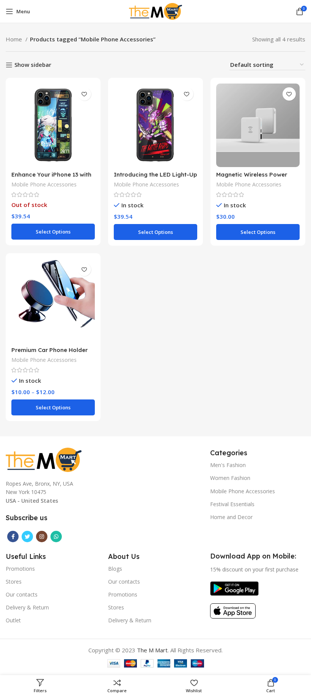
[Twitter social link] (27, 536)
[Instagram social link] (41, 536)
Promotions (20, 568)
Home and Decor (231, 517)
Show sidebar (32, 65)
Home (15, 39)
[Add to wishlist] (84, 94)
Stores (14, 581)
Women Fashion (230, 477)
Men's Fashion (228, 465)
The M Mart (152, 650)
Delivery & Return (27, 607)
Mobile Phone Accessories (44, 184)
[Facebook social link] (13, 536)
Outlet (13, 620)
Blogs (115, 568)
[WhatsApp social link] (56, 536)
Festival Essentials (232, 504)
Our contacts (22, 594)
